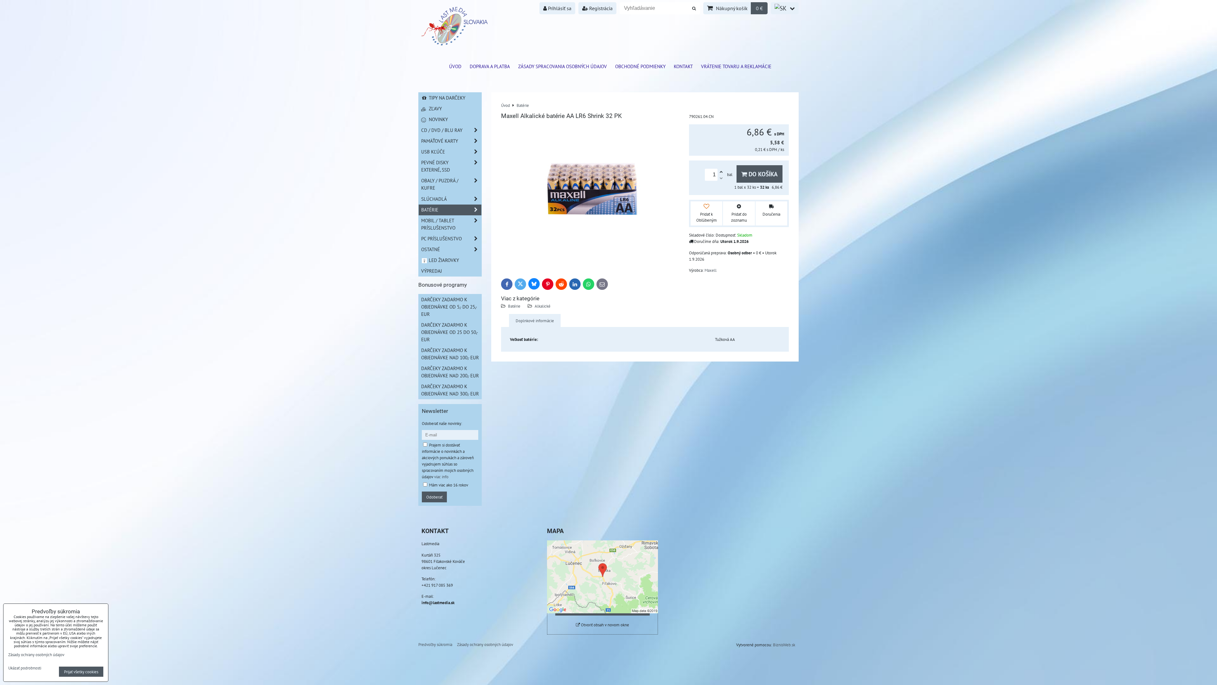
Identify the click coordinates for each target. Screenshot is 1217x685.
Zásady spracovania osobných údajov (562, 66)
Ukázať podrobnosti (24, 668)
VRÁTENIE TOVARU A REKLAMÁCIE (736, 66)
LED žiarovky (443, 260)
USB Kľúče (433, 151)
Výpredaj (431, 271)
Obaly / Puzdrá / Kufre (439, 184)
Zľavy (435, 108)
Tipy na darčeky (446, 98)
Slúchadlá (434, 199)
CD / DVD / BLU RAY (441, 130)
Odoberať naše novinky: (442, 423)
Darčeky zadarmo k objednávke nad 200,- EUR (450, 372)
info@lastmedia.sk (438, 602)
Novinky (438, 119)
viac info (441, 477)
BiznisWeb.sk (784, 645)
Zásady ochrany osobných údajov (485, 644)
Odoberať (434, 497)
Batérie (514, 306)
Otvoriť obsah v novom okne (604, 625)
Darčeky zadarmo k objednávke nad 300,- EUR (450, 390)
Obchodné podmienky (640, 66)
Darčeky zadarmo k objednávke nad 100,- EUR (450, 354)
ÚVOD (455, 66)
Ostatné (430, 249)
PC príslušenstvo (441, 238)
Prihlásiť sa (559, 8)
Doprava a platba (490, 66)
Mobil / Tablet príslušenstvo (438, 224)
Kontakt (683, 66)
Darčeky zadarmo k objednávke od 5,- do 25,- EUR (449, 306)
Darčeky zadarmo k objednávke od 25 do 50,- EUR (449, 332)
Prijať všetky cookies (81, 671)
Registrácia (600, 8)
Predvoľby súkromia (435, 644)
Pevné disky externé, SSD (435, 166)
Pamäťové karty (439, 141)
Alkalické (543, 306)
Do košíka (762, 174)
